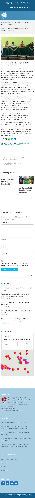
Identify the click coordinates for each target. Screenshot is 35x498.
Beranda (3, 28)
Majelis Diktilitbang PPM (25, 143)
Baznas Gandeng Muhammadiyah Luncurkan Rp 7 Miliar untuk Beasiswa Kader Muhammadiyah (15, 295)
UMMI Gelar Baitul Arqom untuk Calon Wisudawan (14, 163)
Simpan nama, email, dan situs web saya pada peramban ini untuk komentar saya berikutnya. (14, 264)
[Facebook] (3, 483)
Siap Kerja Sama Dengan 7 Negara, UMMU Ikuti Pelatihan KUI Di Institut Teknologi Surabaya (15, 320)
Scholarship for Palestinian (9, 459)
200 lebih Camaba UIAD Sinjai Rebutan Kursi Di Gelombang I (15, 303)
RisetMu (3, 467)
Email (3, 247)
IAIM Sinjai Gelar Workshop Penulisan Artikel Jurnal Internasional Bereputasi (25, 193)
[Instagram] (12, 483)
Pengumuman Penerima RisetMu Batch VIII (13, 288)
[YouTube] (16, 483)
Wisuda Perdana (15, 144)
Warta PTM (4, 471)
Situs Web (4, 254)
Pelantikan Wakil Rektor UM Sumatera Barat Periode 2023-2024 (16, 311)
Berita (9, 143)
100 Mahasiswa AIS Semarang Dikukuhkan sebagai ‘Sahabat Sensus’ (16, 158)
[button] (2, 368)
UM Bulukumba (5, 144)
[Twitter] (7, 483)
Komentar (4, 222)
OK (27, 344)
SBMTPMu (4, 463)
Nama (3, 239)
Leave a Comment (11, 65)
